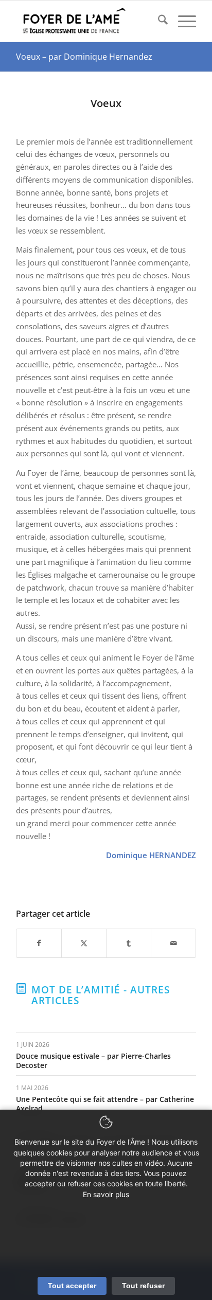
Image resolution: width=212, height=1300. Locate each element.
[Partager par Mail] (173, 943)
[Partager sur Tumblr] (129, 943)
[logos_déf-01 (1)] (88, 21)
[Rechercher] (158, 21)
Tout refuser (143, 1285)
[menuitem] (158, 21)
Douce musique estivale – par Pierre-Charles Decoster (93, 1060)
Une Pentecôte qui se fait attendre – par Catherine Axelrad (105, 1103)
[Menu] (182, 21)
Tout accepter (72, 1285)
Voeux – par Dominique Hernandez (84, 56)
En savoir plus (106, 1194)
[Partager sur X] (84, 943)
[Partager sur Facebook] (38, 943)
